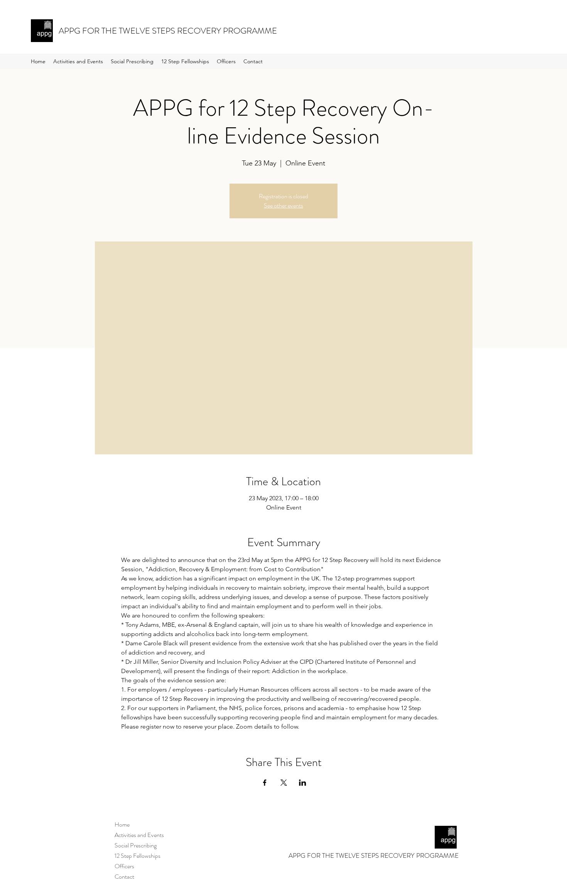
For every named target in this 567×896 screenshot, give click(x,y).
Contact (124, 876)
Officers (124, 866)
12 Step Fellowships (137, 855)
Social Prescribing (136, 845)
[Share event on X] (283, 783)
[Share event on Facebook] (264, 783)
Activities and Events (139, 834)
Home (122, 824)
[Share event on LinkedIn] (302, 783)
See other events (283, 205)
